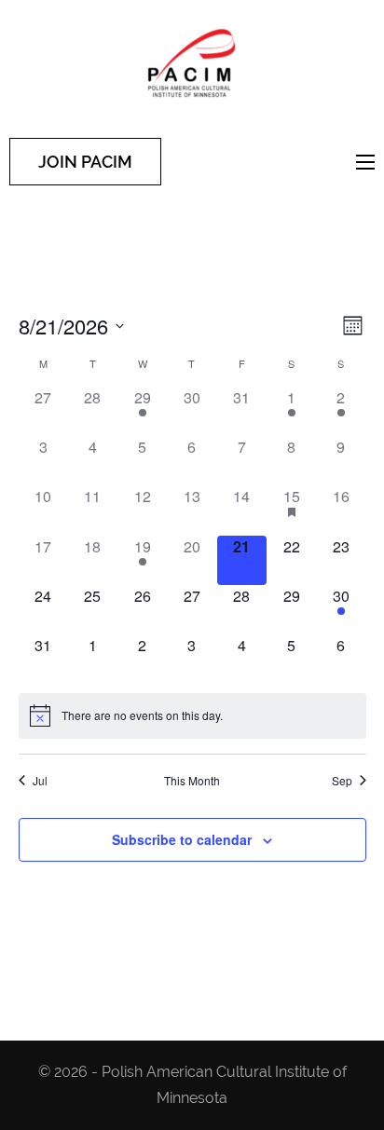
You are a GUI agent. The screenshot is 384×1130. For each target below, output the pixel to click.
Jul (40, 780)
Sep (342, 780)
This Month (192, 780)
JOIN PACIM (85, 161)
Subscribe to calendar (182, 839)
